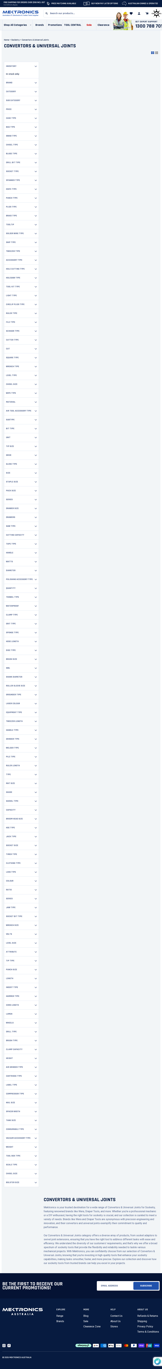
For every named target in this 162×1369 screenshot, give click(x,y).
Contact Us (116, 1315)
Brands (60, 1321)
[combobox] (82, 13)
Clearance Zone (92, 1326)
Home (6, 39)
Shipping (142, 1321)
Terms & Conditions (148, 1331)
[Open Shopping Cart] (147, 13)
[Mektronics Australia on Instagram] (4, 1345)
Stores (114, 1326)
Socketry (16, 39)
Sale (85, 1321)
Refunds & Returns (147, 1315)
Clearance (103, 25)
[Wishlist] (131, 13)
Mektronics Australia (20, 1357)
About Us (115, 1321)
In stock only (12, 74)
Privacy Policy (145, 1326)
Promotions (55, 25)
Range (59, 1315)
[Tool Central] (156, 13)
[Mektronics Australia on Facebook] (9, 1345)
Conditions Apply (11, 5)
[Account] (139, 13)
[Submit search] (47, 13)
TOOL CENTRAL (72, 25)
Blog (85, 1315)
